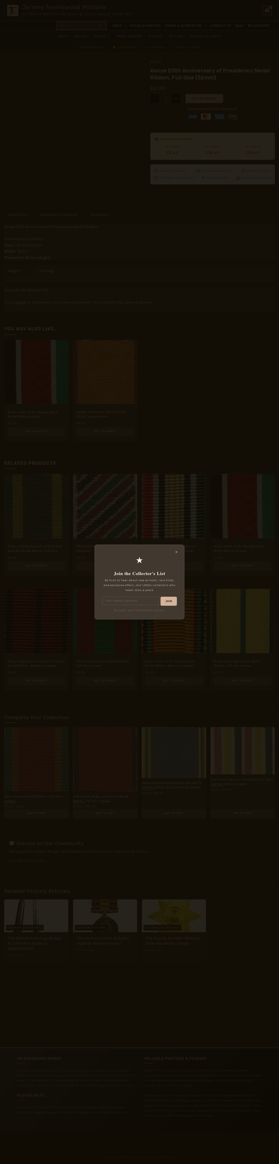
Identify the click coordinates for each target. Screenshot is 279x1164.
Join (168, 601)
